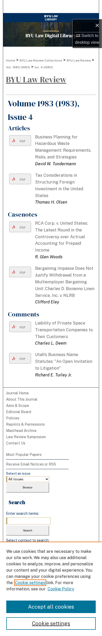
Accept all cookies (51, 607)
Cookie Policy (61, 588)
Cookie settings (30, 582)
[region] (51, 589)
